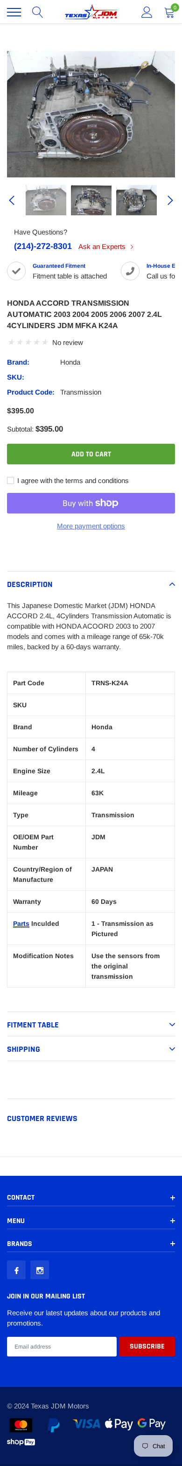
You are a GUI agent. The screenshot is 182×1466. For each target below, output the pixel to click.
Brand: (18, 362)
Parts (21, 923)
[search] (37, 12)
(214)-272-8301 (43, 246)
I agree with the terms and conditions (72, 480)
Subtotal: (20, 429)
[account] (147, 12)
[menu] (14, 12)
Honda (70, 362)
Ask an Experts (102, 246)
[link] (46, 200)
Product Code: (31, 392)
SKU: (15, 377)
